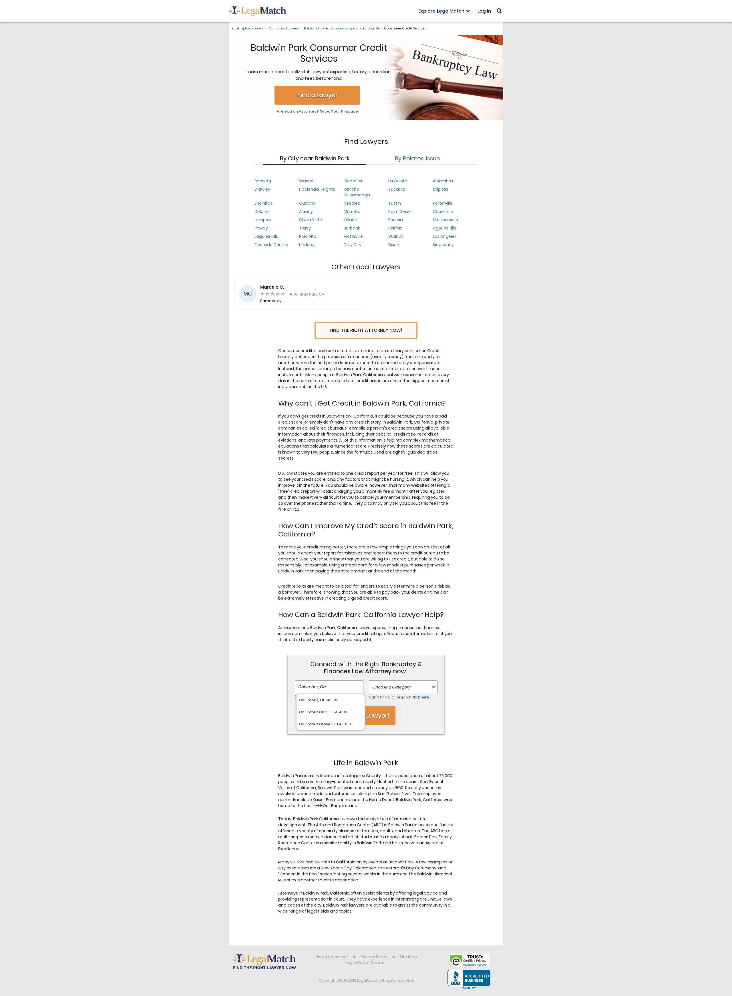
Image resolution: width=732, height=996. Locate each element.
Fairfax (395, 228)
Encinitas (263, 203)
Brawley (262, 189)
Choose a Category (391, 687)
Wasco (306, 181)
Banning (262, 181)
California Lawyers (284, 28)
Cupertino (443, 211)
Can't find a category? (399, 697)
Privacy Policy (374, 957)
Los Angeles (445, 236)
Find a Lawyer (317, 95)
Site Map (408, 957)
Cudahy (307, 203)
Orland (350, 220)
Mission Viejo (445, 220)
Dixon (393, 244)
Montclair (353, 181)
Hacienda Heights (317, 189)
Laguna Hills (266, 236)
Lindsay (307, 244)
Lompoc (262, 220)
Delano (261, 211)
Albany (306, 211)
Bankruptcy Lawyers (248, 28)
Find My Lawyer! (366, 715)
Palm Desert (400, 211)
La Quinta (397, 181)
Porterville (442, 203)
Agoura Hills (444, 228)
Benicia (395, 220)
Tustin (394, 203)
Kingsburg (443, 244)
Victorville (353, 236)
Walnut (395, 236)
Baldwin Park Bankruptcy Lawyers (330, 28)
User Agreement (331, 957)
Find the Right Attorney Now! (366, 330)
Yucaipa (396, 189)
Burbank (352, 228)
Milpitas (440, 189)
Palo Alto (307, 236)
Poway (261, 228)
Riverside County (271, 244)
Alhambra (443, 181)
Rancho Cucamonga (357, 192)
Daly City (352, 244)
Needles (352, 203)
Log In (484, 11)
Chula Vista (310, 220)
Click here (420, 697)
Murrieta (352, 211)
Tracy (305, 228)
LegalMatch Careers (366, 962)
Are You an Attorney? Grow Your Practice (317, 111)
